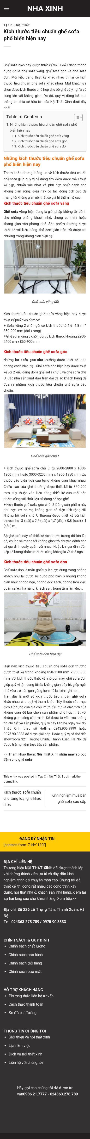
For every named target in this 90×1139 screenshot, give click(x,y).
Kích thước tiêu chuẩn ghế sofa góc (42, 141)
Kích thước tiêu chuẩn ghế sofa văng (43, 136)
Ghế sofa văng (15, 212)
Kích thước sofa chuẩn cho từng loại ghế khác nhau (22, 798)
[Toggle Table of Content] (76, 117)
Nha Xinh (45, 8)
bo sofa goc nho (29, 360)
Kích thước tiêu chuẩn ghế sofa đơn (42, 146)
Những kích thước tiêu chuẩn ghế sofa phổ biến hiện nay (43, 127)
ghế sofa (79, 696)
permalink (10, 781)
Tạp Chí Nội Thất (17, 25)
